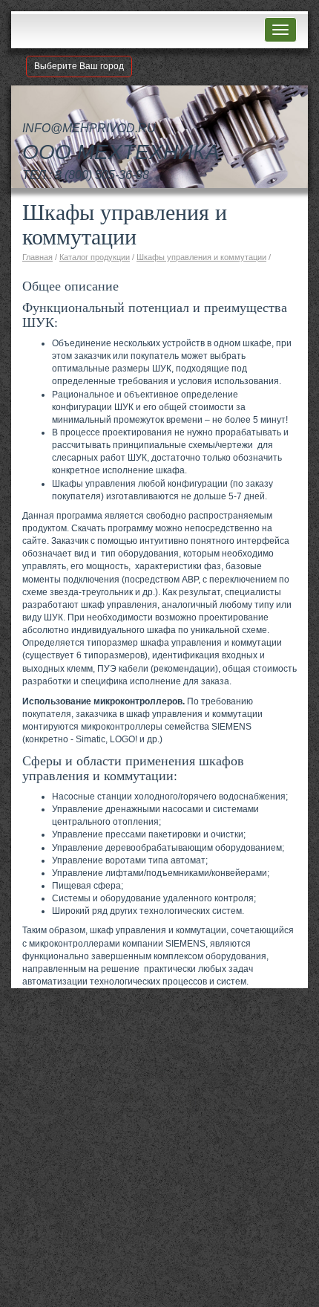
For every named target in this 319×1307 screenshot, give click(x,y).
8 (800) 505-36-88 (102, 175)
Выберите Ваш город (79, 66)
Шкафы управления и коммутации (201, 257)
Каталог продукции (94, 257)
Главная (37, 257)
